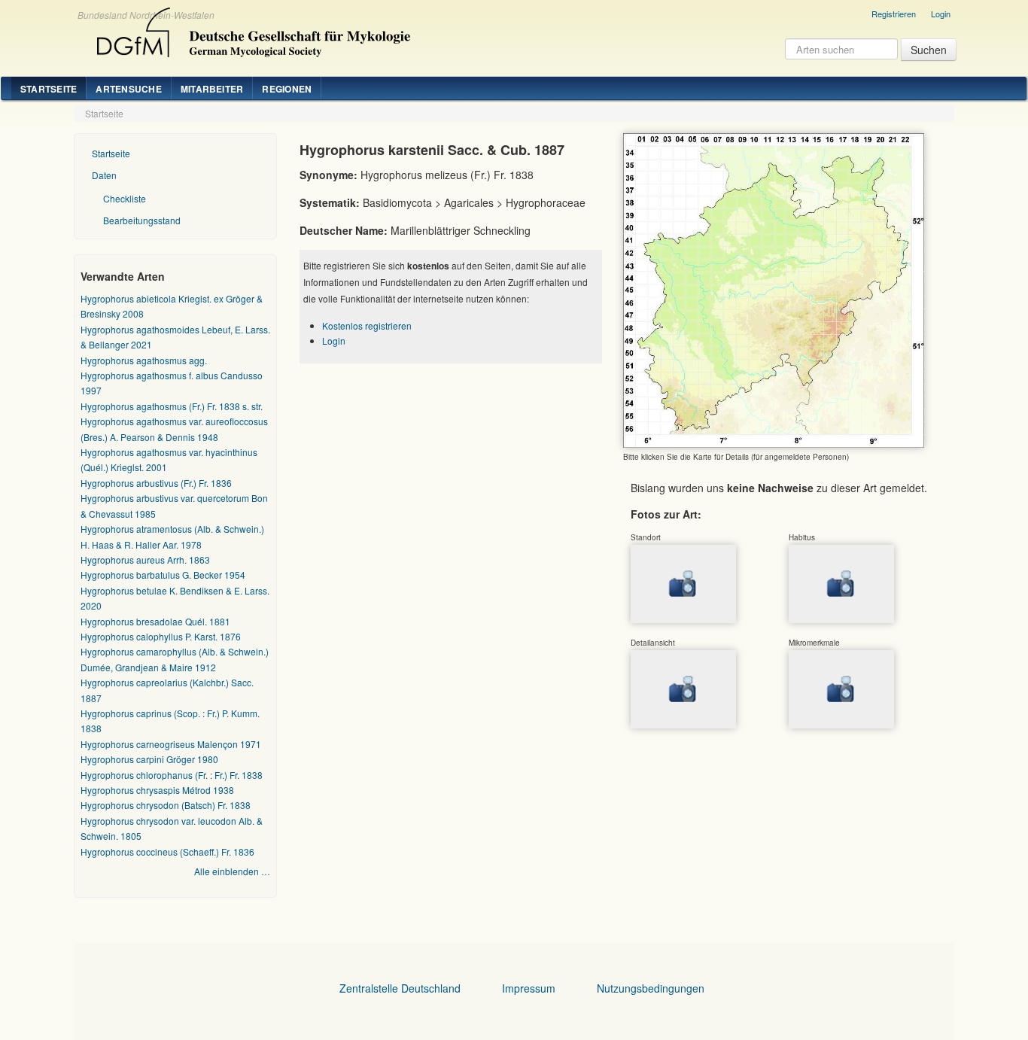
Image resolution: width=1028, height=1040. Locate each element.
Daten (104, 175)
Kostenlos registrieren (367, 325)
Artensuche (128, 89)
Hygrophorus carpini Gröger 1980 (149, 759)
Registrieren (893, 14)
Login (940, 14)
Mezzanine (251, 28)
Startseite (48, 89)
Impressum (528, 988)
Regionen (287, 89)
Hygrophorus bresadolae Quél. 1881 (155, 621)
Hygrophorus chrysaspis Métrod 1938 (157, 789)
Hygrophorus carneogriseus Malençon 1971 (171, 743)
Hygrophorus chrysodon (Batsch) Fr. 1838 (166, 804)
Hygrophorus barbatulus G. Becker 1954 (163, 574)
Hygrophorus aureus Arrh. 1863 (145, 559)
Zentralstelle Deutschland (400, 988)
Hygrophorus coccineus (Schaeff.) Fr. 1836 (167, 851)
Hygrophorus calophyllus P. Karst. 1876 (161, 636)
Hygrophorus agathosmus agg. (144, 360)
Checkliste (124, 198)
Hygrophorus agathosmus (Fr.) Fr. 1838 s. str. (172, 406)
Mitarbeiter (212, 89)
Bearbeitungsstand (142, 220)
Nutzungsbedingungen (650, 988)
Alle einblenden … (232, 871)
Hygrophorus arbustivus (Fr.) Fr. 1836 (156, 482)
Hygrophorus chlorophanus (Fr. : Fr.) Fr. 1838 (172, 774)
